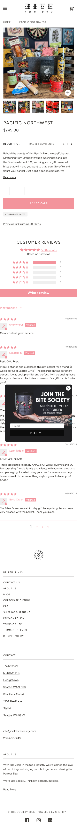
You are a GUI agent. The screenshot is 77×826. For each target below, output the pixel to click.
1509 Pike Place (12, 701)
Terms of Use (12, 624)
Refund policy (13, 636)
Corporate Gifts (15, 214)
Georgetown (10, 680)
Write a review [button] (38, 293)
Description (12, 143)
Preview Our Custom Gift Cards (22, 224)
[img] (8, 319)
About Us (9, 588)
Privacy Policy (13, 618)
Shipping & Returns (16, 612)
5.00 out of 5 (49, 250)
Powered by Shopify (52, 811)
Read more (9, 177)
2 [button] (37, 527)
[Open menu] (9, 8)
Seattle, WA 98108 (14, 687)
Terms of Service (15, 630)
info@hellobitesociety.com (19, 731)
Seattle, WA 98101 (14, 715)
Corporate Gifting (16, 600)
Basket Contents (41, 143)
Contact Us (11, 582)
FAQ (6, 606)
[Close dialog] (68, 388)
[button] (21, 262)
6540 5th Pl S (11, 673)
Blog (6, 594)
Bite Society (19, 811)
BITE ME (37, 433)
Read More (9, 789)
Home (7, 22)
